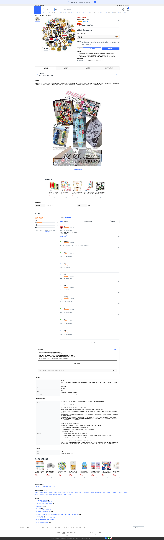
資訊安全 (69, 527)
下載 (95, 2)
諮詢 (115, 349)
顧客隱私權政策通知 (57, 527)
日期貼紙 (41, 492)
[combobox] (114, 221)
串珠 (36, 486)
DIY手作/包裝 (44, 15)
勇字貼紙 (81, 492)
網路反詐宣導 (91, 527)
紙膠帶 (54, 486)
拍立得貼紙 (108, 492)
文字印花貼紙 (38, 508)
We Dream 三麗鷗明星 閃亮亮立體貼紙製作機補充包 (45, 519)
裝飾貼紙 (49, 15)
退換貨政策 (43, 527)
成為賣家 (127, 5)
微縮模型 (43, 486)
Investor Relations (27, 527)
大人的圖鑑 (41, 494)
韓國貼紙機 (55, 494)
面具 (47, 486)
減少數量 (82, 48)
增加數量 (82, 49)
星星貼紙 (68, 492)
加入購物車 (92, 48)
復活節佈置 (60, 494)
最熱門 (61, 221)
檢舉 (113, 370)
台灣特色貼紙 (114, 492)
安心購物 (64, 527)
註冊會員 (120, 5)
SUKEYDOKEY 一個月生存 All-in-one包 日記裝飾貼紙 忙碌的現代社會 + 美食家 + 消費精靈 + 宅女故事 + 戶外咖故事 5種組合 (57, 514)
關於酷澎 (21, 527)
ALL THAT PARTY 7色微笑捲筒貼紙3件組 (43, 511)
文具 (40, 15)
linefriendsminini (98, 492)
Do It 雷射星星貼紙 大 (40, 506)
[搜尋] (118, 9)
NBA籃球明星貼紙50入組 (40, 513)
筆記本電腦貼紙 (86, 492)
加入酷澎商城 (85, 527)
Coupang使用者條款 (36, 527)
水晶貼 (72, 492)
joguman (46, 494)
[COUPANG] (61, 533)
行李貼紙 (64, 492)
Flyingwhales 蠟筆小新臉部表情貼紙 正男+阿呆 (44, 501)
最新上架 (66, 221)
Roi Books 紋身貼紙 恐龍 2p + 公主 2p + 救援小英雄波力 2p (46, 517)
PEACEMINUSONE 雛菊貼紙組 (41, 500)
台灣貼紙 (103, 492)
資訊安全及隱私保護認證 (76, 527)
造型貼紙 (59, 492)
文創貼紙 (55, 492)
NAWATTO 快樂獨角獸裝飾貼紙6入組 (42, 521)
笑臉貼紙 (92, 492)
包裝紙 (50, 486)
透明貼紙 (36, 494)
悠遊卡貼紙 (50, 492)
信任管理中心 (49, 527)
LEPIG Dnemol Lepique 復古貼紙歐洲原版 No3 (44, 503)
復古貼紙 (45, 492)
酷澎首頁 (36, 15)
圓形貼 (50, 494)
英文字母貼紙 (120, 492)
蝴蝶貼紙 (36, 492)
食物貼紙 (76, 492)
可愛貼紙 (64, 494)
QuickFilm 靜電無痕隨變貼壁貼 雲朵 (42, 522)
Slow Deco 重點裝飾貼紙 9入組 (41, 505)
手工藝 (39, 486)
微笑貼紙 (125, 492)
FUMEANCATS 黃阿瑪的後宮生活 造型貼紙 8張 (44, 509)
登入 (118, 5)
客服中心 (124, 5)
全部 (56, 9)
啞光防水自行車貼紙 (39, 516)
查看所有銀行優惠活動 (86, 44)
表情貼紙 (69, 494)
